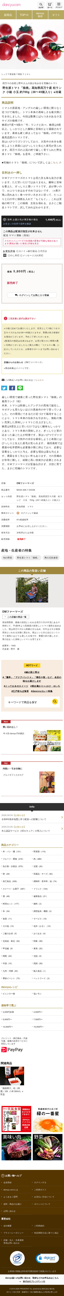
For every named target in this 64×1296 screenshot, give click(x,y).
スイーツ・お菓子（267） (14, 888)
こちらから (38, 379)
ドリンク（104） (41, 888)
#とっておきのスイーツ (16, 685)
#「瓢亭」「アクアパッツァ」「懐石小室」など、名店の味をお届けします (32, 679)
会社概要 (7, 1225)
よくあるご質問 (10, 1196)
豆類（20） (39, 866)
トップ (4, 74)
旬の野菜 (7, 557)
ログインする (40, 1182)
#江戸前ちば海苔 (20, 691)
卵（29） (7, 873)
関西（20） (8, 955)
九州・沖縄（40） (11, 970)
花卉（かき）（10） (43, 926)
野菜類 (13, 74)
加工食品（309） (10, 881)
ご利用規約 (39, 1225)
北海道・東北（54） (12, 940)
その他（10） (9, 926)
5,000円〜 (7, 1019)
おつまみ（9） (40, 933)
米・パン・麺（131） (12, 851)
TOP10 (24, 15)
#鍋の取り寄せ (31, 672)
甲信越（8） (8, 948)
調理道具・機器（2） (43, 911)
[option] (13, 1081)
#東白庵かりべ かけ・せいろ (45, 685)
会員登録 (7, 1182)
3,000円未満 (8, 1011)
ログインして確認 (29, 512)
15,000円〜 (39, 1026)
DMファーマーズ (25, 483)
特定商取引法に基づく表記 (46, 1232)
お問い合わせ (9, 1211)
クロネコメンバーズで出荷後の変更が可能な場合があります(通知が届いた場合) (31, 242)
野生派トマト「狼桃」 (28, 557)
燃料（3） (38, 903)
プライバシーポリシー (13, 1232)
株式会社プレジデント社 (34, 1281)
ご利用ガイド (40, 1189)
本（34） (7, 911)
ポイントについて (42, 1203)
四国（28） (39, 963)
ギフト (56, 15)
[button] (47, 1258)
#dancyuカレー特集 (42, 691)
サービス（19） (41, 918)
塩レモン (38, 993)
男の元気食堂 (51, 557)
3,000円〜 (38, 1011)
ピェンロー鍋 (9, 993)
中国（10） (8, 963)
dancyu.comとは (10, 1189)
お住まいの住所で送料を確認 (17, 223)
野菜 (20, 74)
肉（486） (38, 858)
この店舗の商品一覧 (17, 616)
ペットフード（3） (42, 978)
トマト (27, 74)
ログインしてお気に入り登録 (34, 295)
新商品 (8, 15)
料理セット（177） (11, 903)
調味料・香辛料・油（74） (46, 881)
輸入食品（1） (40, 970)
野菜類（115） (40, 851)
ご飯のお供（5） (10, 933)
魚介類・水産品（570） (13, 866)
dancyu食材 (40, 14)
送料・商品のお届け (12, 1203)
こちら (54, 162)
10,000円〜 (8, 1026)
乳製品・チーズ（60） (44, 873)
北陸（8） (38, 955)
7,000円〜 (38, 1019)
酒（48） (7, 896)
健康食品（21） (41, 896)
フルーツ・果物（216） (13, 858)
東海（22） (39, 948)
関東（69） (39, 940)
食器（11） (8, 918)
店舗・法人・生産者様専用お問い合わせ (13, 1241)
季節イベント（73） (12, 978)
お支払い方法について (44, 1196)
